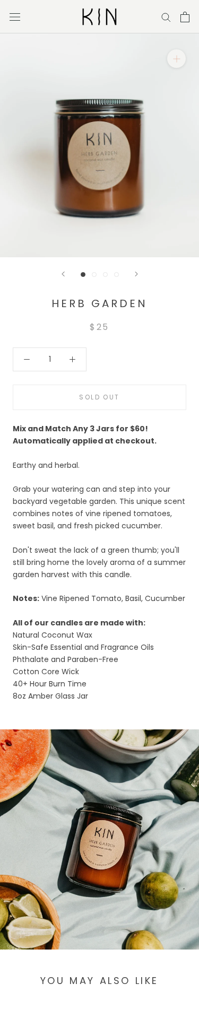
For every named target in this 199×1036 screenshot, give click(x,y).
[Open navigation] (15, 17)
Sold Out (99, 397)
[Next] (136, 274)
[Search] (166, 16)
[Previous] (63, 274)
